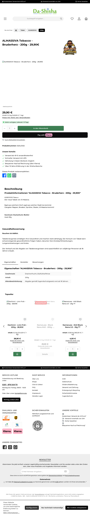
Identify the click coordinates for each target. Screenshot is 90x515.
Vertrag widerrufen (11, 400)
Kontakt (35, 390)
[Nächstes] (86, 326)
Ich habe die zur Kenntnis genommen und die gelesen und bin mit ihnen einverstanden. (46, 482)
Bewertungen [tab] (38, 262)
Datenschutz (67, 382)
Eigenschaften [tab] (10, 262)
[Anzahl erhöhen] (15, 128)
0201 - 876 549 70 (10, 385)
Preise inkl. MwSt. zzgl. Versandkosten (16, 117)
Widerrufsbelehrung (69, 384)
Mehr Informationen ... (11, 513)
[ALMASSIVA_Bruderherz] (45, 84)
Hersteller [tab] (24, 262)
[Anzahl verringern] (4, 128)
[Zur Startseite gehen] (45, 11)
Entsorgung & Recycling (71, 390)
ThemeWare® (75, 496)
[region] (45, 84)
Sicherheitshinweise (69, 393)
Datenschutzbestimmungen (23, 482)
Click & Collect (37, 384)
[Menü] (5, 18)
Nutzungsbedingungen (72, 475)
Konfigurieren (31, 508)
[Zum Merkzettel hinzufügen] (25, 319)
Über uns (35, 379)
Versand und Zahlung (70, 387)
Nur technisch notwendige (52, 508)
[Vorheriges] (4, 326)
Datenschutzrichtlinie (55, 475)
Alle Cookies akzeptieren (77, 508)
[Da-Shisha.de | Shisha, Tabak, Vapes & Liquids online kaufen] (16, 30)
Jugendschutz (67, 396)
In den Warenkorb (40, 128)
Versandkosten (39, 494)
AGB (64, 379)
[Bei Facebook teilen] (4, 175)
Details (45, 354)
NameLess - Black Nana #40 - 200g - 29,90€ (45, 326)
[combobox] (36, 19)
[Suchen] (61, 19)
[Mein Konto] (79, 18)
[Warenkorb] (85, 18)
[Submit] (65, 471)
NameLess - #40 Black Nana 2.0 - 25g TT (73, 326)
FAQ (33, 387)
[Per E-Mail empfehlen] (14, 175)
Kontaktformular (21, 393)
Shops (34, 382)
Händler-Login (37, 396)
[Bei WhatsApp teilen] (9, 175)
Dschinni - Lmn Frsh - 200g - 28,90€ (17, 326)
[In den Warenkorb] (17, 354)
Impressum (36, 393)
